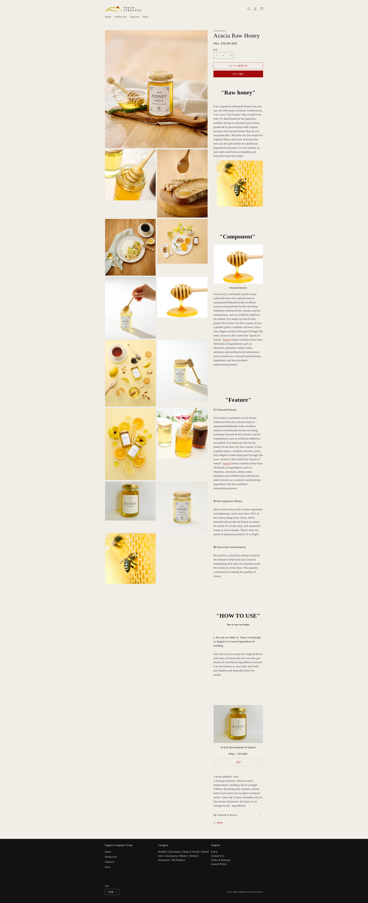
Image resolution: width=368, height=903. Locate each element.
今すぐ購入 (238, 74)
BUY (238, 762)
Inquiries (109, 862)
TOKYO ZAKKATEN (240, 892)
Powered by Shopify (255, 892)
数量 (215, 49)
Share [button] (220, 822)
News (108, 867)
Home (108, 852)
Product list (111, 857)
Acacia (227, 339)
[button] (249, 9)
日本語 (111, 892)
